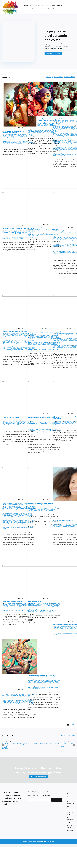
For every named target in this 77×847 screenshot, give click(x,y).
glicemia (71, 241)
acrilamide (7, 134)
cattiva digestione (58, 420)
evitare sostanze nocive (44, 424)
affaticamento (40, 418)
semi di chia (10, 524)
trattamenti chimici (7, 349)
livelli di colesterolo (21, 606)
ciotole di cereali (59, 236)
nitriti (24, 140)
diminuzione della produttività (40, 423)
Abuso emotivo (37, 229)
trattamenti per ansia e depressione (47, 132)
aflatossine (11, 134)
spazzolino (36, 510)
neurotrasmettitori (25, 520)
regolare (14, 424)
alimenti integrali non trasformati (21, 507)
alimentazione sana (23, 134)
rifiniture (18, 424)
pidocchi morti (12, 342)
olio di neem (4, 341)
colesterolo (65, 236)
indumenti (12, 336)
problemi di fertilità (14, 700)
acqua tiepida (20, 418)
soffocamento (13, 348)
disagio (58, 421)
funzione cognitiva (61, 241)
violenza (33, 234)
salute (34, 233)
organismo (30, 344)
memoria (67, 246)
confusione (11, 512)
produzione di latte (31, 346)
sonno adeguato (38, 131)
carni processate (9, 135)
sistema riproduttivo (36, 611)
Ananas (60, 333)
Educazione (42, 230)
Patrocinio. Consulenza (36, 231)
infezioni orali (30, 507)
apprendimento (54, 676)
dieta (69, 238)
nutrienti (73, 341)
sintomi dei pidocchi (6, 348)
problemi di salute (49, 686)
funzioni (37, 341)
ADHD (6, 507)
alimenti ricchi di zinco (20, 508)
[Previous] (3, 745)
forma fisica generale (69, 628)
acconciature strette (9, 418)
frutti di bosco (23, 137)
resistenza (4, 346)
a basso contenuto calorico (60, 232)
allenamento (13, 694)
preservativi (41, 609)
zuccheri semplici (15, 143)
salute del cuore (9, 610)
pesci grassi (23, 521)
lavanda (11, 339)
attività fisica (38, 336)
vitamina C (67, 255)
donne (42, 339)
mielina (20, 520)
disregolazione (30, 339)
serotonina (75, 345)
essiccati (74, 338)
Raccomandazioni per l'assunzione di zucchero (16, 234)
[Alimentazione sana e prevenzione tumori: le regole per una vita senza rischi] (19, 103)
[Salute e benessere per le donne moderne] (19, 653)
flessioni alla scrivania (60, 628)
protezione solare (72, 527)
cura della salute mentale (46, 126)
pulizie (14, 701)
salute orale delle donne (50, 509)
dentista (38, 505)
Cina (69, 334)
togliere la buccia (58, 348)
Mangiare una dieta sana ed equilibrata (41, 428)
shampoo (25, 347)
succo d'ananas (66, 346)
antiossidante (5, 509)
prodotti (66, 342)
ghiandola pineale (42, 341)
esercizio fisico (72, 239)
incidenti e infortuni (41, 425)
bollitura (4, 135)
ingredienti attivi (23, 336)
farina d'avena (62, 240)
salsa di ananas (69, 344)
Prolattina (37, 346)
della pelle (69, 337)
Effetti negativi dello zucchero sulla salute (10, 232)
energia (49, 339)
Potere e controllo (45, 231)
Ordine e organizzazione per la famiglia (62, 146)
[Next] (74, 745)
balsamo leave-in (8, 420)
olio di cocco (16, 340)
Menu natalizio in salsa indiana (67, 743)
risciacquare (14, 347)
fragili (15, 422)
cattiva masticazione (66, 420)
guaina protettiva (14, 517)
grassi (3, 138)
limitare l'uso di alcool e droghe (48, 129)
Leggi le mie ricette (68, 735)
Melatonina (49, 343)
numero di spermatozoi (51, 684)
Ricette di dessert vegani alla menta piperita (8, 744)
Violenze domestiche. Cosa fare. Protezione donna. (43, 228)
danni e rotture (22, 421)
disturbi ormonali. (37, 339)
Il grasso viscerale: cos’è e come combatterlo (41, 675)
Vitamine (10, 143)
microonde (14, 140)
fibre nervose (20, 516)
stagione (4, 142)
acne (56, 521)
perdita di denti (46, 508)
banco (7, 334)
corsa (16, 696)
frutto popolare (68, 339)
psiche (14, 523)
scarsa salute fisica (35, 432)
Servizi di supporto (39, 233)
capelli (20, 334)
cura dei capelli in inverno (11, 421)
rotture (22, 424)
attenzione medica (36, 603)
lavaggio (6, 423)
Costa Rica (60, 337)
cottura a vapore (14, 136)
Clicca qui (63, 46)
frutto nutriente (62, 339)
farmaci (13, 516)
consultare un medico (57, 523)
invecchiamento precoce (68, 526)
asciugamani (23, 333)
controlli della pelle (65, 523)
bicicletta (12, 603)
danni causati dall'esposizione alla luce (69, 237)
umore (45, 349)
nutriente (70, 341)
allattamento (49, 335)
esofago (61, 421)
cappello (22, 420)
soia (24, 141)
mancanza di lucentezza (13, 423)
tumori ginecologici (50, 611)
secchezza (4, 425)
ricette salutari (24, 609)
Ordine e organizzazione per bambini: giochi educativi (66, 143)
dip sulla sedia (70, 627)
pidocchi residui (14, 343)
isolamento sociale (36, 507)
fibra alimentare (69, 240)
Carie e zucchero (18, 231)
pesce (20, 521)
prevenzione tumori (10, 141)
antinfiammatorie (56, 234)
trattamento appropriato (12, 350)
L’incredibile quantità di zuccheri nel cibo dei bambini (18, 228)
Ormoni (42, 344)
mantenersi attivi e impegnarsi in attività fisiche (37, 429)
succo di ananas (73, 346)
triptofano (64, 348)
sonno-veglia (38, 348)
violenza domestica (34, 235)
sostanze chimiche (45, 348)
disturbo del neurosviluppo (7, 515)
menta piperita (5, 340)
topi (70, 254)
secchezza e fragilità (11, 425)
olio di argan (4, 424)
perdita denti (40, 508)
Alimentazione (7, 694)
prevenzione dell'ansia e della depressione (39, 130)
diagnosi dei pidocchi (11, 335)
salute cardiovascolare (69, 252)
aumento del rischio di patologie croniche (47, 421)
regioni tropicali (71, 342)
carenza (4, 510)
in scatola (58, 340)
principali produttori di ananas (58, 342)
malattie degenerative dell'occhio (59, 245)
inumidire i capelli (5, 337)
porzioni (4, 141)
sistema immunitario (60, 253)
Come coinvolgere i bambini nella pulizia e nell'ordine (63, 122)
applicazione (18, 333)
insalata (22, 138)
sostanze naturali (20, 348)
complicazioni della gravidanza (51, 504)
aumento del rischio (12, 509)
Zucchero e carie (17, 237)
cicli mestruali (34, 604)
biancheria (11, 334)
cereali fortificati (19, 510)
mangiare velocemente (67, 422)
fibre (3, 137)
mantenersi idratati (50, 429)
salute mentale (17, 702)
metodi (10, 340)
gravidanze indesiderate (45, 606)
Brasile (62, 334)
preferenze (20, 343)
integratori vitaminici (6, 519)
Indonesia (65, 340)
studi (25, 348)
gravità (8, 336)
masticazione (30, 508)
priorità (13, 609)
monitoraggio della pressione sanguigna (13, 607)
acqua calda (13, 333)
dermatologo (55, 525)
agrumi (15, 134)
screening (29, 611)
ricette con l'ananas (61, 344)
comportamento (5, 512)
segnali (3, 524)
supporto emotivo (44, 131)
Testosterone (37, 349)
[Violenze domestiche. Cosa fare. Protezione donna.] (45, 209)
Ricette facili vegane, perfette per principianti (52, 744)
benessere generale (65, 521)
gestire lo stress (33, 425)
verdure (24, 703)
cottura (9, 136)
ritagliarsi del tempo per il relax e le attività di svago (38, 431)
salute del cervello (22, 523)
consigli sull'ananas (64, 335)
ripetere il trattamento (6, 347)
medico (10, 140)
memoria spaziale (73, 246)
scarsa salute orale (43, 432)
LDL (67, 244)
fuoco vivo (4, 336)
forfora (12, 422)
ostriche (16, 521)
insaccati (19, 138)
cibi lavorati (58, 677)
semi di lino (15, 524)
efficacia (20, 335)
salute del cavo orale (23, 701)
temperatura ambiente (72, 347)
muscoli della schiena (68, 630)
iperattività (25, 519)
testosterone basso (39, 688)
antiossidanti (62, 234)
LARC (39, 607)
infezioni (61, 526)
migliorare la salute (60, 341)
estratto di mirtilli (56, 240)
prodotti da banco (16, 344)
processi (47, 345)
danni (17, 421)
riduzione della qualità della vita (34, 509)
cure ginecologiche (21, 696)
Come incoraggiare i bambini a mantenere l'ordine (65, 125)
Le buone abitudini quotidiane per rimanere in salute (43, 417)
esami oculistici (66, 239)
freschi (16, 137)
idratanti (57, 526)
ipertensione (11, 606)
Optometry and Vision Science (68, 247)
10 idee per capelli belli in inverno (12, 417)
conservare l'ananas (56, 335)
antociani (67, 234)
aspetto (58, 521)
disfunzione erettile (49, 680)
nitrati (21, 140)
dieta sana (24, 604)
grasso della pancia (39, 683)
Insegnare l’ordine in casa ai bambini (64, 119)
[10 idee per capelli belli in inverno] (19, 393)
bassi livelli (22, 509)
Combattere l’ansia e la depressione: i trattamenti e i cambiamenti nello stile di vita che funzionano (43, 119)
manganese (68, 245)
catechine (20, 135)
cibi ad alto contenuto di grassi (49, 677)
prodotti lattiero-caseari (12, 522)
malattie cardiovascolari (45, 507)
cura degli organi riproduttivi (36, 605)
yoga (3, 704)
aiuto (49, 229)
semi (7, 524)
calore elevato (16, 334)
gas (67, 421)
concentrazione (48, 338)
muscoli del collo (67, 629)
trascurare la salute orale (43, 510)
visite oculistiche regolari (57, 255)
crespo (3, 421)
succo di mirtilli (66, 254)
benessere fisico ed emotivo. (45, 603)
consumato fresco (72, 335)
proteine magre (9, 523)
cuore (54, 237)
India (62, 340)
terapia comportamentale (16, 526)
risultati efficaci (20, 347)
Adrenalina (44, 335)
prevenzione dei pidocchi (7, 344)
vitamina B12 (11, 527)
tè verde (8, 142)
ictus (51, 683)
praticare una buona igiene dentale (40, 430)
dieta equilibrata (24, 136)
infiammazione (55, 243)
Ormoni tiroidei (47, 344)
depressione (8, 513)
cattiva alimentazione (36, 504)
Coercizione (32, 230)
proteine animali (17, 141)
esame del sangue (9, 605)
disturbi (9, 514)
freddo (17, 422)
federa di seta (7, 422)
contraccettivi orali (41, 604)
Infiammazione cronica (10, 233)
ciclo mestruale (41, 338)
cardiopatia (21, 603)
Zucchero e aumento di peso (8, 237)
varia (22, 142)
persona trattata (11, 341)
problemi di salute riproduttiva (33, 610)
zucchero (21, 143)
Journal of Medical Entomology (23, 337)
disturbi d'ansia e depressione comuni (38, 127)
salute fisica (12, 702)
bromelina (66, 334)
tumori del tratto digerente (15, 142)
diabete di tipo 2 (54, 679)
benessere (43, 336)
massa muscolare (42, 343)
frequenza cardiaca (31, 341)
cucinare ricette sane (11, 604)
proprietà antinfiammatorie (71, 251)
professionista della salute (60, 251)
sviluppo (29, 349)
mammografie (43, 607)
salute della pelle (58, 345)
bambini (3, 334)
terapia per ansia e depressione (34, 132)
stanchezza (8, 526)
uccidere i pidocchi (18, 351)
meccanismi (63, 246)
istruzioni (15, 337)
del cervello (65, 337)
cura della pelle (64, 524)
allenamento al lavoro (67, 626)
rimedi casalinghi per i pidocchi (13, 346)
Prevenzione (8, 609)
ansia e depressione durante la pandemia (48, 122)
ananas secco (71, 333)
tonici (75, 528)
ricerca (54, 252)
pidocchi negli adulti (20, 342)
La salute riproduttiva (34, 601)
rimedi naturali (22, 346)
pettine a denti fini (18, 341)
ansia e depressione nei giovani (50, 124)
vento (19, 427)
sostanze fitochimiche (68, 253)
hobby (40, 129)
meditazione (22, 699)
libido (59, 683)
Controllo (37, 230)
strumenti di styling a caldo (21, 425)
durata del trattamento (22, 515)
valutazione (55, 424)
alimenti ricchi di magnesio (10, 508)
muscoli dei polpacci (60, 629)
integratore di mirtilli (66, 243)
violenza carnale (46, 234)
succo (62, 346)
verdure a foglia (5, 527)
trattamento (4, 350)
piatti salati (55, 248)
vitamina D (21, 527)
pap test (37, 609)
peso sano (74, 422)
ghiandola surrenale (50, 341)
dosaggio (15, 515)
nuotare (23, 607)
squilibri (50, 348)
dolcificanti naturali (58, 239)
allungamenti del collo (57, 627)
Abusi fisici (32, 229)
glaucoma (67, 241)
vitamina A (71, 348)
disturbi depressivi (34, 129)
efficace (16, 335)
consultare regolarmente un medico (47, 422)
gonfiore (70, 421)
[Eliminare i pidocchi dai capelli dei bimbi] (19, 312)
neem (13, 340)
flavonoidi (74, 240)
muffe (18, 140)
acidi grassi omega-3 (9, 506)
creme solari (58, 524)
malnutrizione (59, 422)
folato (25, 516)
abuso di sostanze (33, 418)
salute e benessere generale (68, 528)
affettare (56, 333)
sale (21, 141)
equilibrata (17, 697)
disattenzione (5, 514)
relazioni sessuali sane (44, 610)
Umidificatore (15, 427)
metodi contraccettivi (50, 607)
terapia (17, 703)
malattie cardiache (72, 244)
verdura (22, 610)
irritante (11, 337)
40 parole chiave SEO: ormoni (35, 335)
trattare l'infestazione (10, 351)
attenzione (33, 336)
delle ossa (74, 337)
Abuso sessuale (44, 229)
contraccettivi (5, 696)
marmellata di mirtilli (56, 246)
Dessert (3, 746)
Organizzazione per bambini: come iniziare (68, 148)
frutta (19, 137)
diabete (19, 136)
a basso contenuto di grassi (71, 232)
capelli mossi (17, 420)
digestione (64, 338)
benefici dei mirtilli (72, 234)
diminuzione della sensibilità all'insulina (37, 680)
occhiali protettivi (58, 247)
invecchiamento (74, 243)
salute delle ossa (65, 345)
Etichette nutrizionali (23, 232)
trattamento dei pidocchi (22, 350)
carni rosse (15, 135)
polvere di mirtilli (64, 248)
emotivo (45, 339)
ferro (17, 516)
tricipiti (57, 634)
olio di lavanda (22, 340)
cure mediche (18, 604)
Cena (18, 747)
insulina (45, 342)
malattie (32, 428)
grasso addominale (55, 682)
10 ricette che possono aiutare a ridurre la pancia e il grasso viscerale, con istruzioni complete (38, 745)
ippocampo (55, 683)
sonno (54, 346)
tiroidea (42, 349)
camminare (16, 603)
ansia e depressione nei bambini (44, 123)
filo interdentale (50, 505)
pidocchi (7, 342)
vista (64, 255)
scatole (71, 345)
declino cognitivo (17, 512)
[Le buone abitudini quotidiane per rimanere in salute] (45, 398)
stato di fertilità (43, 611)
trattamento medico (56, 530)
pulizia (51, 508)
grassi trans (23, 605)
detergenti (60, 525)
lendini (25, 339)
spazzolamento (30, 510)
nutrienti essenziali (6, 521)
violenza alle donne (39, 234)
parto (33, 345)
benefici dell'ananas (56, 334)
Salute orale (42, 509)
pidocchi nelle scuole (6, 343)
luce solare (9, 520)
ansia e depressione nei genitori (37, 124)
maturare (54, 341)
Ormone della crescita (36, 344)
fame (65, 421)
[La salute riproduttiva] (45, 582)
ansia (39, 122)
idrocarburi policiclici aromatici (11, 138)
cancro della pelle (72, 521)
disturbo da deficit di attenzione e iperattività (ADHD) (22, 514)
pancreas (29, 345)
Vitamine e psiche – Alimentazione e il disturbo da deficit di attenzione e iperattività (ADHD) (17, 503)
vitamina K (72, 255)
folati (6, 137)
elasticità (71, 525)
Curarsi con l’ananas (59, 332)
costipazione (73, 420)
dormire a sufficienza (35, 424)
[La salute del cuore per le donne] (19, 582)
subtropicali (58, 346)
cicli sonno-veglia (34, 338)
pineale (35, 345)
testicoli (32, 349)
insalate (60, 243)
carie (31, 504)
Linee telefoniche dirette (49, 230)
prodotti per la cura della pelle (63, 527)
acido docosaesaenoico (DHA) (19, 506)
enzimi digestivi (69, 338)
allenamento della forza (20, 694)
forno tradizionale (10, 137)
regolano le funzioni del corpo (45, 346)
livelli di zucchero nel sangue (33, 343)
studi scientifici (60, 254)
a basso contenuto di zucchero (61, 233)
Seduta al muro (70, 632)
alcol (18, 134)
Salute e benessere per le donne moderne (15, 693)
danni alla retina (58, 237)
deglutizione (34, 505)
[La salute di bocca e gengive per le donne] (45, 484)
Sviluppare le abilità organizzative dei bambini (61, 153)
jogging (15, 606)
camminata (16, 695)
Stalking (45, 233)
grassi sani (9, 517)
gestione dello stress (47, 682)
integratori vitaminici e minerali (17, 519)
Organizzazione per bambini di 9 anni (60, 147)
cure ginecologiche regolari (48, 605)
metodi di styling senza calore (24, 423)
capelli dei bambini (25, 334)
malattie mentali (15, 520)
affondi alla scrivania (59, 626)
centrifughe (24, 135)
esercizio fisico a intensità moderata (45, 681)
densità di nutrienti (60, 238)
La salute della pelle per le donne (63, 520)
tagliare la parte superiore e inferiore (60, 347)
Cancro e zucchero (11, 231)
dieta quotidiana (58, 338)
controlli (9, 696)
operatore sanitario (31, 609)
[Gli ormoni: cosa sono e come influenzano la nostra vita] (45, 312)
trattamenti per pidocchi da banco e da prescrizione (22, 349)
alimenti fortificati (11, 507)
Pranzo (20, 747)
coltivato (72, 334)
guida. (73, 421)
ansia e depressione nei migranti (44, 125)
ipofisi (48, 342)
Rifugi (31, 233)
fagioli (11, 516)
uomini (48, 349)
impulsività (20, 517)
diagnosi (64, 525)
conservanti (4, 136)
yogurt (75, 255)
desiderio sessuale (47, 679)
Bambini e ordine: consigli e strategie (62, 120)
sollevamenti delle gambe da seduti (59, 633)
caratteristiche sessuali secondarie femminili (36, 337)
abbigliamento (7, 333)
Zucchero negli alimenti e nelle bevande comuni (16, 238)
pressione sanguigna (68, 250)
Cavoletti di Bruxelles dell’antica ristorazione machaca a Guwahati (22, 745)
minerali (65, 341)
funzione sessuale (38, 682)
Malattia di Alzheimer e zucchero (21, 233)
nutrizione (12, 521)
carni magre (8, 510)
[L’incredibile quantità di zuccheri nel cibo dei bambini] (19, 209)
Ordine (58, 137)
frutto (57, 339)
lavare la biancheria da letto (18, 339)
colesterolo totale (71, 236)
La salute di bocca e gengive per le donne (40, 503)
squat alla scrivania (70, 633)
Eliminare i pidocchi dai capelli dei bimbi (14, 331)
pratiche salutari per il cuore (58, 250)
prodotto (22, 344)
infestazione (17, 336)
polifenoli (59, 248)
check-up (43, 504)
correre (13, 696)
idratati (21, 422)
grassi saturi (18, 605)
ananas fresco (65, 333)
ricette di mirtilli (59, 252)
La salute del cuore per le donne (12, 601)
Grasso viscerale (46, 683)
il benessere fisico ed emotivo (37, 342)
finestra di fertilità (36, 606)
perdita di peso (38, 686)
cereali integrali (26, 510)
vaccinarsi (34, 435)
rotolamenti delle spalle (62, 632)
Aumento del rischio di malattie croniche (12, 230)
